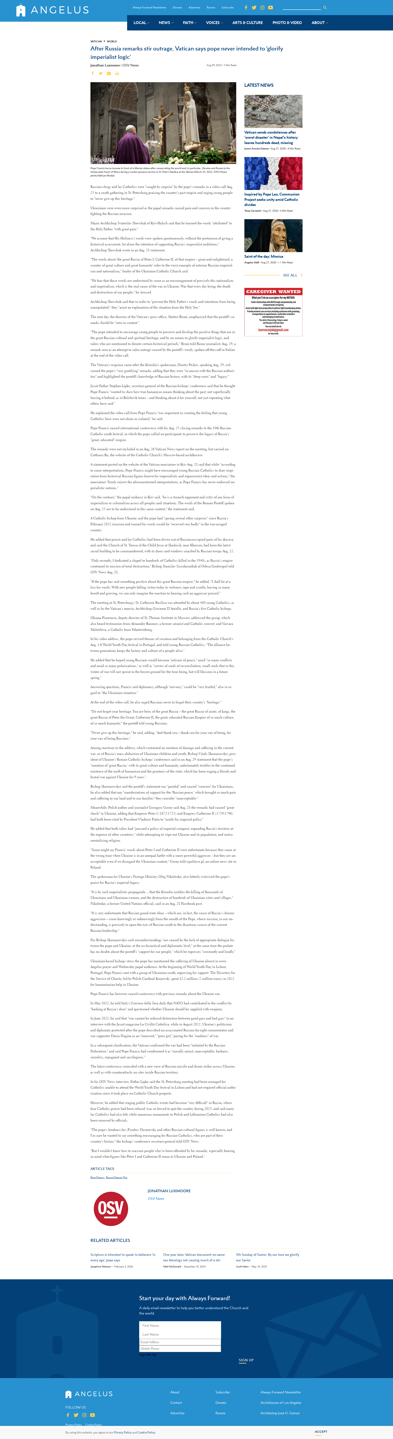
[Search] (325, 7)
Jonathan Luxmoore (105, 65)
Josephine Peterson (101, 1266)
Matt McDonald (172, 1266)
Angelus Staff (251, 262)
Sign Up (246, 1360)
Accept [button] (321, 1431)
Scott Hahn (242, 1266)
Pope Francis (97, 1177)
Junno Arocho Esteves (256, 148)
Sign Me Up (147, 1354)
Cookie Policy (93, 1425)
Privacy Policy (123, 1432)
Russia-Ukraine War (116, 1177)
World (112, 41)
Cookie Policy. (147, 1432)
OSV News (130, 65)
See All (290, 275)
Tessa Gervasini (252, 210)
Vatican (96, 41)
